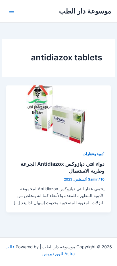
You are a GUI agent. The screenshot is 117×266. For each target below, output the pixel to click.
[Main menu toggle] (12, 11)
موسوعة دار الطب (85, 11)
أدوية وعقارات (94, 154)
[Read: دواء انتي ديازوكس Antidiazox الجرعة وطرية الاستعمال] (58, 114)
